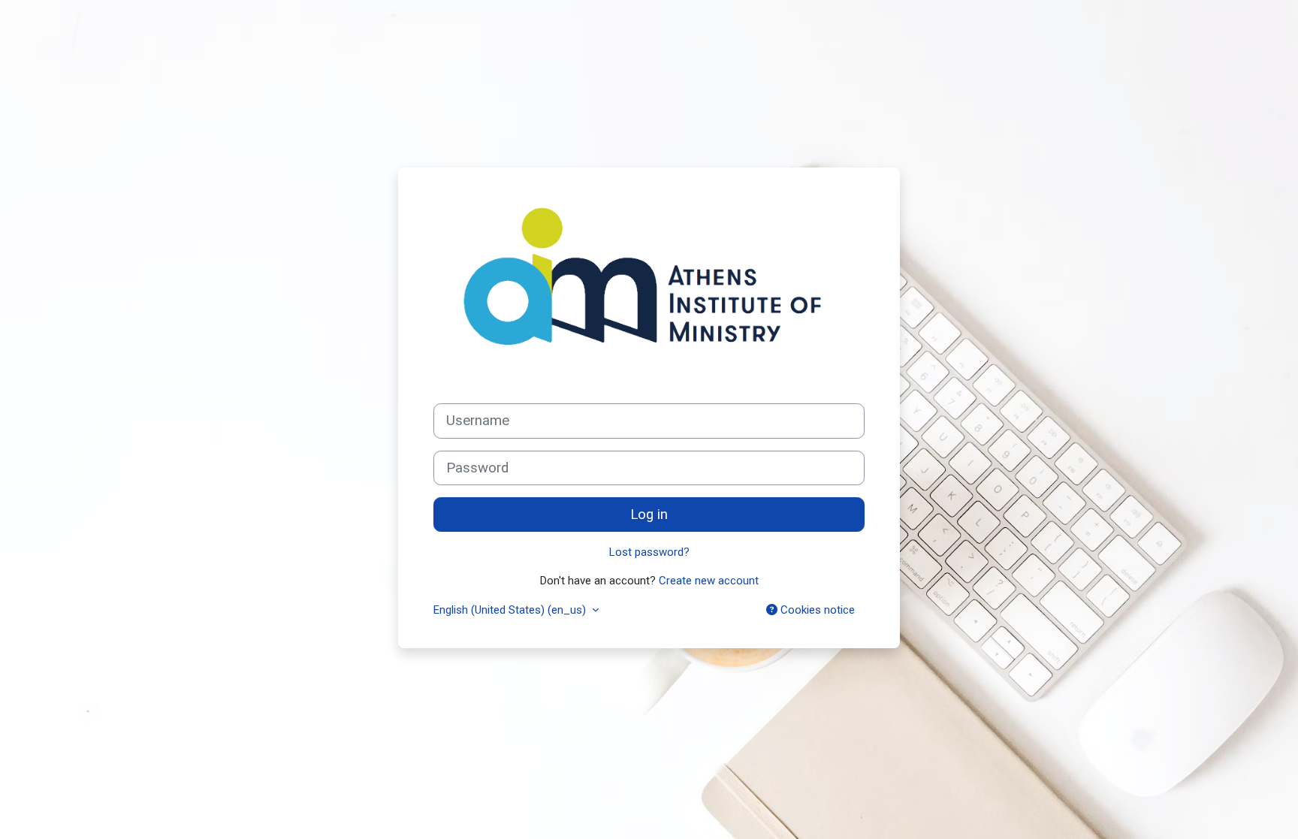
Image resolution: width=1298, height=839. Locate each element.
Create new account (709, 580)
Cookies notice (816, 610)
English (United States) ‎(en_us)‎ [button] (511, 610)
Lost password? (649, 552)
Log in (649, 514)
